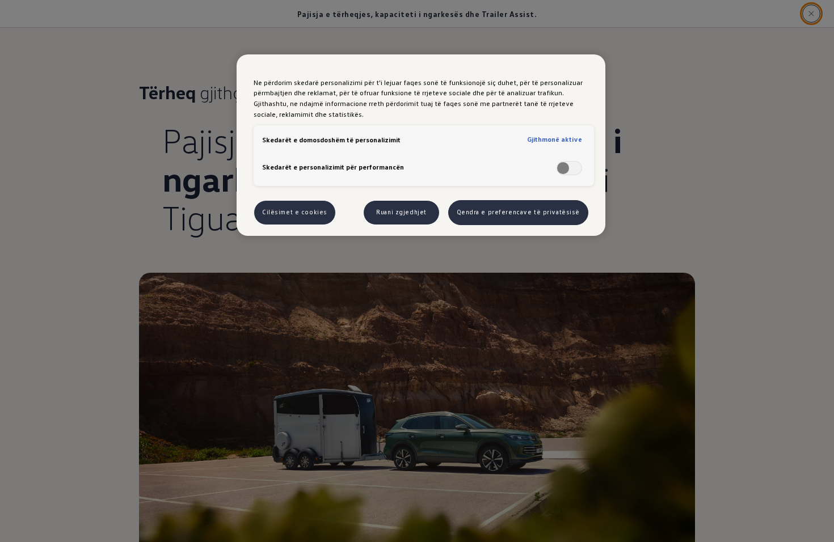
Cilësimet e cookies (294, 212)
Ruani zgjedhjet (401, 212)
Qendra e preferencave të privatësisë (518, 212)
